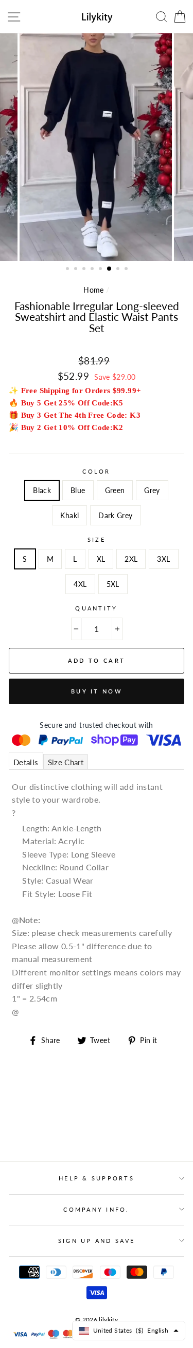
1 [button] (68, 269)
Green (115, 490)
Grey (152, 490)
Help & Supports (96, 1178)
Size (96, 539)
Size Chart (66, 762)
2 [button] (76, 269)
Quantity (96, 608)
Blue (78, 490)
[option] (97, 147)
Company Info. (96, 1209)
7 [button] (118, 269)
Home (93, 289)
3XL (163, 559)
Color (96, 471)
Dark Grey (115, 515)
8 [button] (127, 269)
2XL (131, 559)
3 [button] (84, 269)
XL (101, 559)
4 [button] (93, 269)
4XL (80, 584)
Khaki (69, 515)
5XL (113, 584)
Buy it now (96, 691)
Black (42, 490)
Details (26, 762)
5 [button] (101, 269)
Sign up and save (96, 1240)
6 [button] (109, 269)
